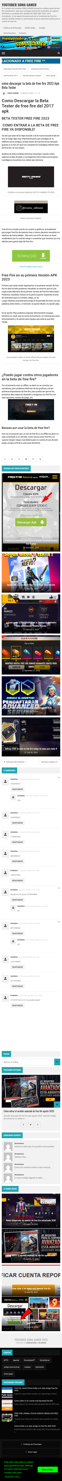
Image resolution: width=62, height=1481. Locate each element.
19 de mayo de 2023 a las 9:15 (29, 976)
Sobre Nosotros (9, 33)
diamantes (39, 1367)
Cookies (42, 28)
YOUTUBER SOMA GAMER (19, 5)
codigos (27, 1367)
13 (39, 93)
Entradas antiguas (48, 762)
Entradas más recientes (15, 762)
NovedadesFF (29, 1360)
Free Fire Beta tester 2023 (31, 267)
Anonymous (19, 1143)
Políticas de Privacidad (12, 28)
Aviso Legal (32, 1452)
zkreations (31, 1343)
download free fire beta (40, 69)
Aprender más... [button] (13, 1476)
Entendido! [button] (47, 1469)
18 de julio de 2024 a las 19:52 (36, 796)
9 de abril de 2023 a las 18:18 (28, 890)
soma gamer (51, 76)
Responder (17, 789)
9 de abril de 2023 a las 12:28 (28, 870)
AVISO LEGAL (30, 28)
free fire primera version (32, 76)
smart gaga (8, 1374)
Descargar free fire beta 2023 (15, 69)
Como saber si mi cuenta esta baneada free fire (33, 1401)
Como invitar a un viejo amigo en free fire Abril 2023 (35, 1426)
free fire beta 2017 (11, 76)
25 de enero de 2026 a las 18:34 (36, 906)
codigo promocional (11, 1367)
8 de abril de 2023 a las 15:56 (28, 832)
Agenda (16, 1360)
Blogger (42, 1343)
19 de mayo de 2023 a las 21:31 (36, 940)
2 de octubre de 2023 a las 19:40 (30, 995)
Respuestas (58, 778)
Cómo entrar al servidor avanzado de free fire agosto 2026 (29, 1111)
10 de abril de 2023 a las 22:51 (29, 923)
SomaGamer (45, 1360)
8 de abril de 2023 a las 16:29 (28, 851)
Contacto (22, 33)
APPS (6, 1360)
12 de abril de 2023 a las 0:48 (28, 957)
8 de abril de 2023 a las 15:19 (28, 779)
